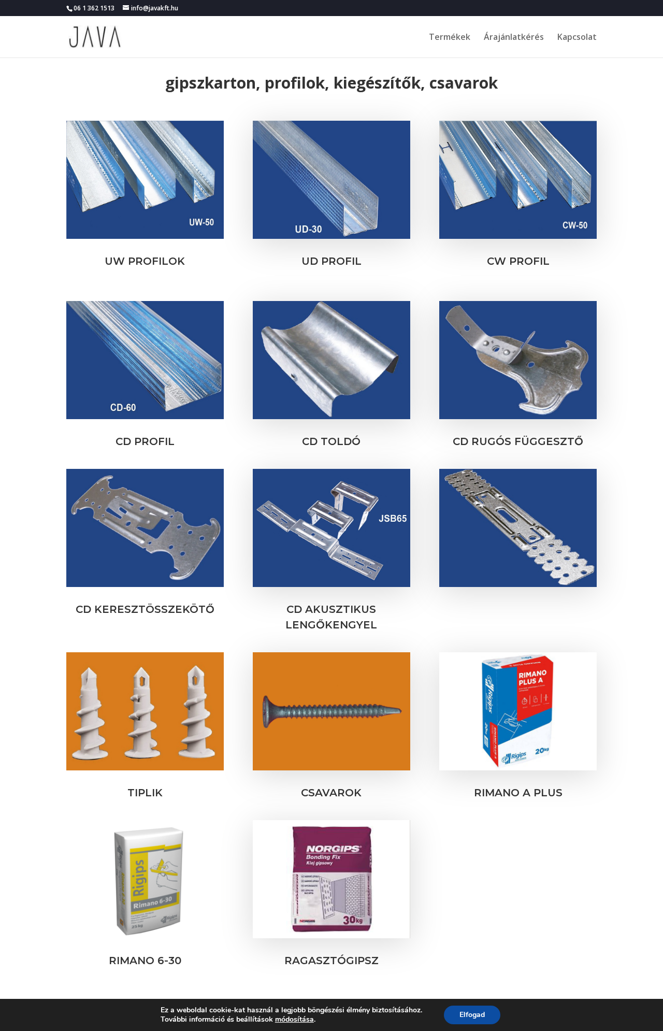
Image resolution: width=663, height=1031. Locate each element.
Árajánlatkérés (514, 37)
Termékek (449, 37)
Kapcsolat (577, 37)
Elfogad (472, 1015)
